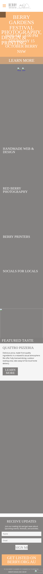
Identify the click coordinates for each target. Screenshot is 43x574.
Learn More (10, 371)
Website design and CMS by (17, 572)
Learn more (21, 60)
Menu (3, 15)
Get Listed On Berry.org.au (21, 560)
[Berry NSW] (20, 6)
